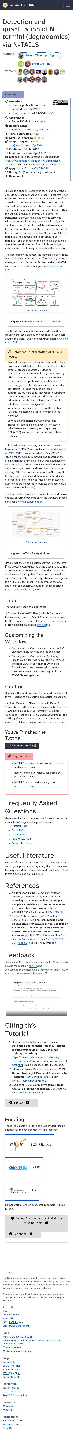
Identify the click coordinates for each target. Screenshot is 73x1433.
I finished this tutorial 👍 (22, 745)
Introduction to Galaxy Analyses (30, 129)
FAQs (39, 145)
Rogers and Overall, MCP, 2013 (22, 589)
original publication (31, 502)
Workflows (21, 145)
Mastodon (10, 1406)
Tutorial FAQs (19, 826)
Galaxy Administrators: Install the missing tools (38, 1221)
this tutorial (12, 476)
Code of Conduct (11, 1315)
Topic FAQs (18, 830)
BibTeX (18, 1102)
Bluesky (9, 1410)
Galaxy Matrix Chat (12, 1377)
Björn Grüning (41, 63)
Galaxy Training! (21, 5)
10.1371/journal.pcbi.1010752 (29, 1081)
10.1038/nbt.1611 (54, 912)
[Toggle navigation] (68, 5)
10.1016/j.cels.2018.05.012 (27, 1092)
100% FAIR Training (13, 1322)
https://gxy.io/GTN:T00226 (33, 168)
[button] (28, 1102)
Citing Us (7, 1428)
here (40, 874)
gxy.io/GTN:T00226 (22, 1337)
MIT (61, 164)
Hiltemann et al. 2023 (13, 1421)
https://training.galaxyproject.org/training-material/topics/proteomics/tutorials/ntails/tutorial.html (39, 1061)
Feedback (20, 1234)
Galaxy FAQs (19, 834)
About (5, 1311)
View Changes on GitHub (18, 1351)
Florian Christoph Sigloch (42, 55)
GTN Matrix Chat (21, 839)
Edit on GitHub (13, 1348)
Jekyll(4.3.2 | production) (15, 1395)
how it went (35, 966)
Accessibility (9, 1318)
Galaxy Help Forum (22, 843)
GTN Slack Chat (11, 1370)
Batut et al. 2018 (11, 1424)
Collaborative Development (16, 1326)
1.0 (20, 172)
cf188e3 (15, 1388)
